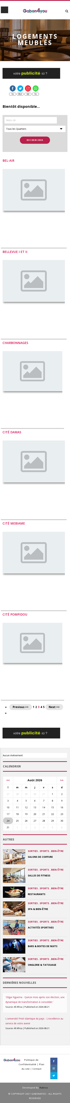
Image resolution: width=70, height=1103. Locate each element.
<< (8, 780)
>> (62, 780)
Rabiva (44, 1087)
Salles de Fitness (39, 875)
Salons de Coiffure (40, 856)
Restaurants (36, 894)
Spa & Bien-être (38, 909)
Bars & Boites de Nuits (42, 946)
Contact (36, 1068)
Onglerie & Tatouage (42, 964)
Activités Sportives (41, 927)
